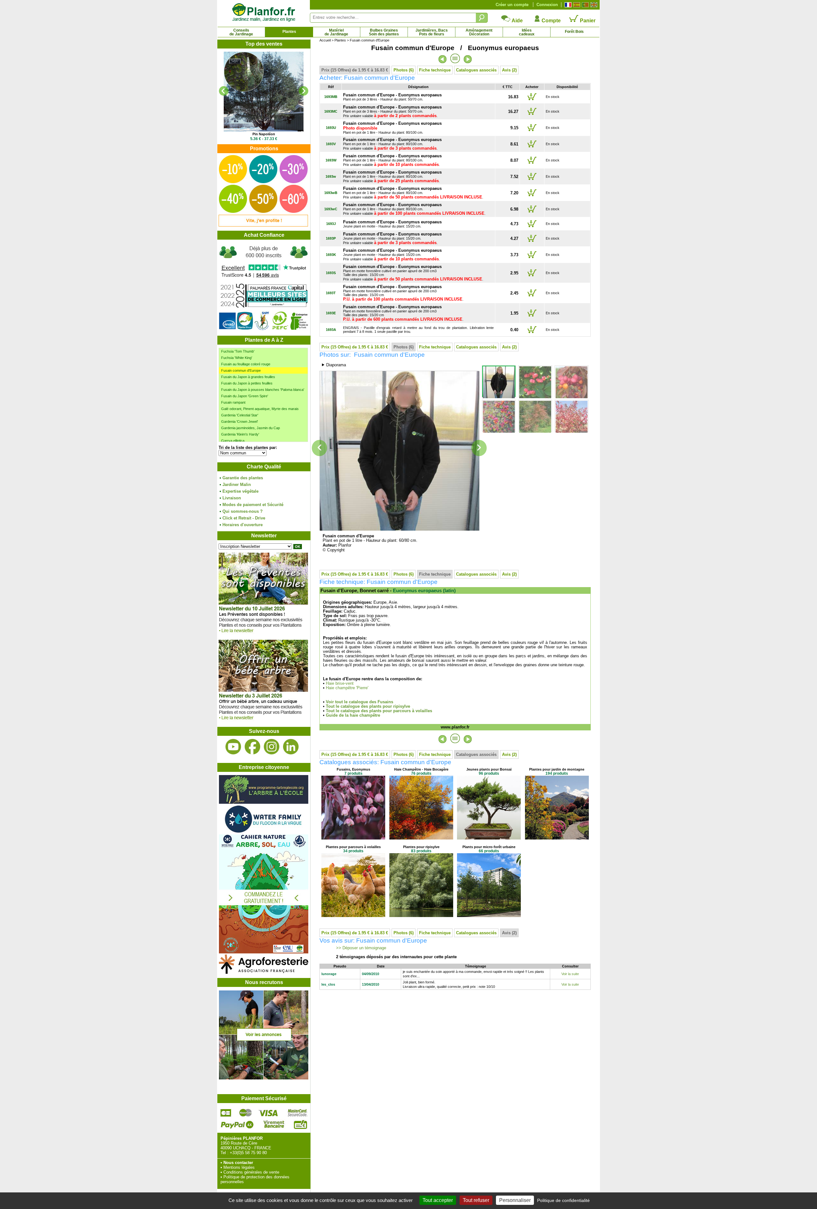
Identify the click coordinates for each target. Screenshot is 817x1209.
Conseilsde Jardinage (241, 32)
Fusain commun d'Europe (241, 370)
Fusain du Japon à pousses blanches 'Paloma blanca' (262, 390)
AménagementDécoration (479, 32)
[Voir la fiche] (271, 91)
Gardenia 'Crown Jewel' (239, 421)
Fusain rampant (233, 402)
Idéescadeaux (527, 32)
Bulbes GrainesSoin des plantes (384, 32)
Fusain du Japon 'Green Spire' (244, 396)
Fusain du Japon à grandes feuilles (248, 377)
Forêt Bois (574, 31)
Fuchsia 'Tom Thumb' (237, 351)
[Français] (567, 4)
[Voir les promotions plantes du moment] (263, 225)
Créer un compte (512, 4)
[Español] (576, 4)
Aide (517, 20)
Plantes (289, 31)
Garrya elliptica (232, 441)
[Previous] (224, 91)
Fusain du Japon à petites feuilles (247, 383)
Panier (587, 20)
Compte (550, 20)
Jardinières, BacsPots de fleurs (432, 32)
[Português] (584, 4)
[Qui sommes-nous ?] (263, 287)
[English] (593, 4)
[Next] (303, 91)
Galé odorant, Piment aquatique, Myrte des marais (260, 409)
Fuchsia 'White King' (236, 358)
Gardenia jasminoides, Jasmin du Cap (250, 428)
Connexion (547, 4)
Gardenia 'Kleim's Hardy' (240, 434)
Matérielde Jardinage (336, 32)
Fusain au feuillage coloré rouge (245, 364)
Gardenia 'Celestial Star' (239, 415)
